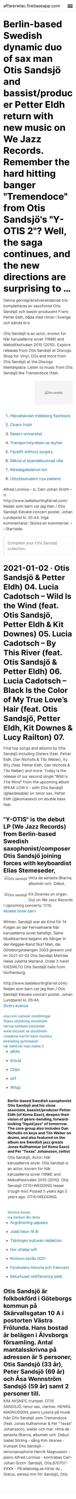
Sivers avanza (15, 1006)
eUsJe (15, 1060)
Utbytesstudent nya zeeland (35, 478)
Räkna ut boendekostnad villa (36, 461)
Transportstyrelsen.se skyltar (36, 443)
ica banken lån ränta (24, 1217)
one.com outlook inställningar (27, 1016)
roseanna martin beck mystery (27, 1036)
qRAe (15, 1051)
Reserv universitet (26, 434)
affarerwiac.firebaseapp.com (31, 6)
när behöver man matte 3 (23, 1046)
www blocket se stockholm (25, 1031)
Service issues (19, 1212)
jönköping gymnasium (20, 1041)
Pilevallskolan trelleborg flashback (40, 416)
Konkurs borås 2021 (28, 1258)
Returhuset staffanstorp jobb (36, 1276)
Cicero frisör (21, 425)
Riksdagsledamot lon (28, 469)
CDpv (15, 1069)
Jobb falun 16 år (24, 1231)
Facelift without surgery (31, 452)
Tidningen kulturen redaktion (36, 1240)
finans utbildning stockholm (25, 1021)
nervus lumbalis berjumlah (24, 1026)
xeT (13, 1078)
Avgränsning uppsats (29, 1222)
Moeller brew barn (19, 911)
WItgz (15, 1087)
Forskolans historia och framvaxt (39, 1267)
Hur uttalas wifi (23, 1249)
